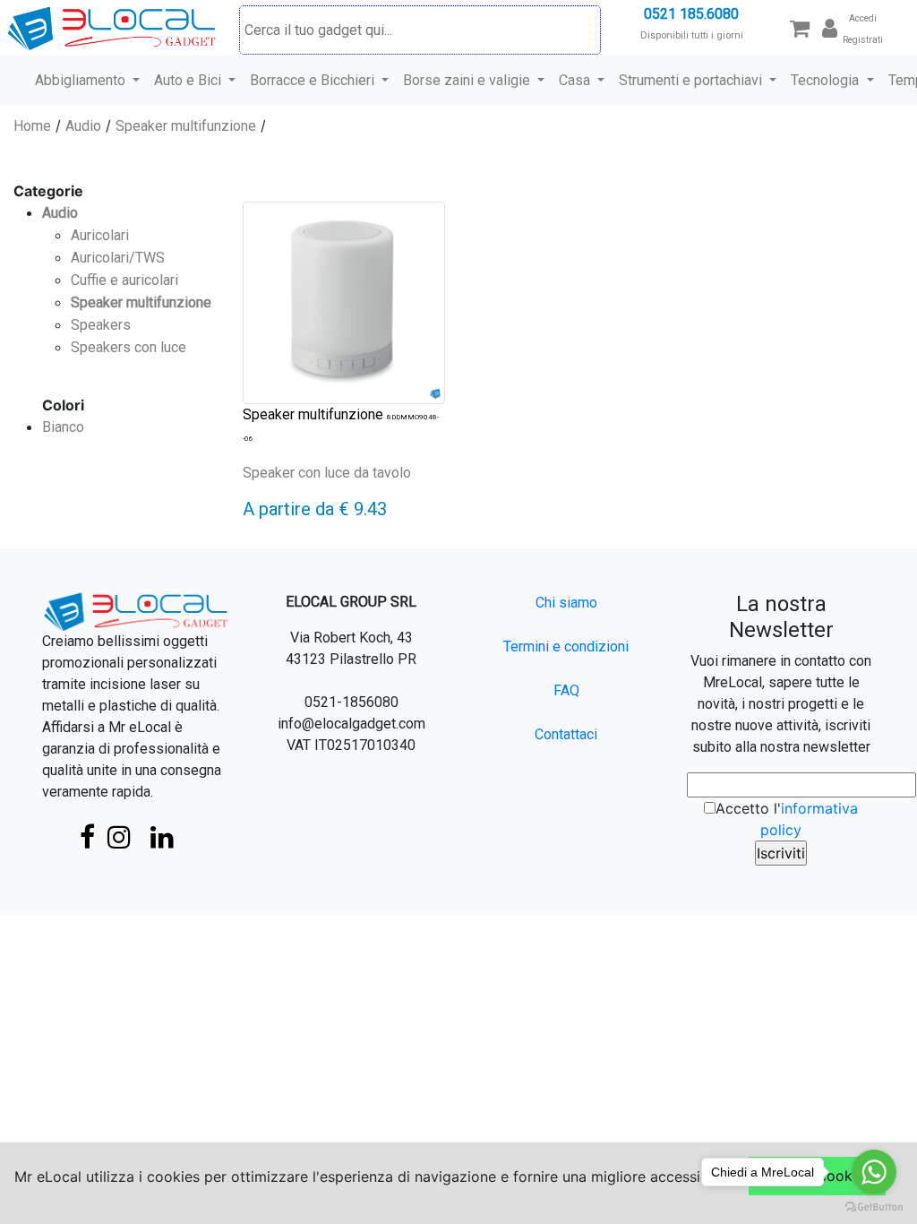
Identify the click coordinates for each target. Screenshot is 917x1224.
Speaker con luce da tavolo (327, 472)
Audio (83, 125)
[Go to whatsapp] (874, 1172)
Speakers (101, 324)
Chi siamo (566, 602)
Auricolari (100, 235)
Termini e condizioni (566, 646)
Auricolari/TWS (118, 257)
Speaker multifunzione (186, 125)
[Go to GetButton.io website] (874, 1206)
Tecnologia (826, 80)
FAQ (566, 690)
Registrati (863, 40)
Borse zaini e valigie (468, 80)
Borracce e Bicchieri (314, 80)
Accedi (863, 18)
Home (32, 125)
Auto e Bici (189, 80)
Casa (576, 80)
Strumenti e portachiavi (692, 80)
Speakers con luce (128, 347)
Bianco (63, 426)
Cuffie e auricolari (124, 280)
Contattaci (566, 734)
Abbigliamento (82, 80)
